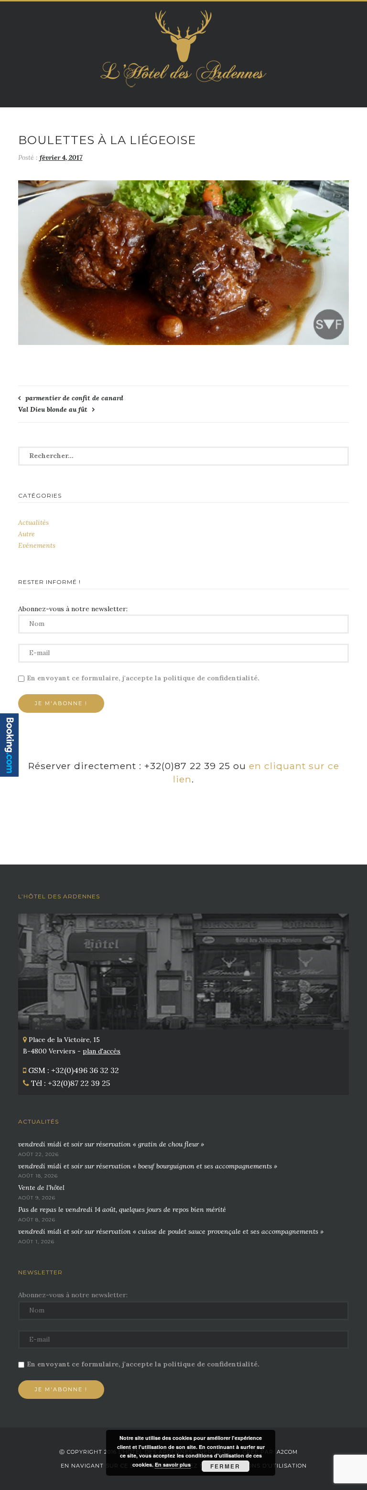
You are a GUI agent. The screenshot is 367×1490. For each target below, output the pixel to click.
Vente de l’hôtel (41, 1187)
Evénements (36, 545)
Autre (26, 534)
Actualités (33, 522)
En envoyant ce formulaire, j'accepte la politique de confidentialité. (143, 678)
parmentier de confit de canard (74, 398)
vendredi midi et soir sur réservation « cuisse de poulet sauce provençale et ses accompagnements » (171, 1231)
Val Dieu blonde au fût (52, 409)
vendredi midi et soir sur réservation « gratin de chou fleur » (111, 1144)
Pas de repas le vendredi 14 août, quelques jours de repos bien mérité (122, 1209)
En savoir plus (173, 1464)
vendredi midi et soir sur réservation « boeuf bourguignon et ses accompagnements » (147, 1166)
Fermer (225, 1466)
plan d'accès (101, 1051)
